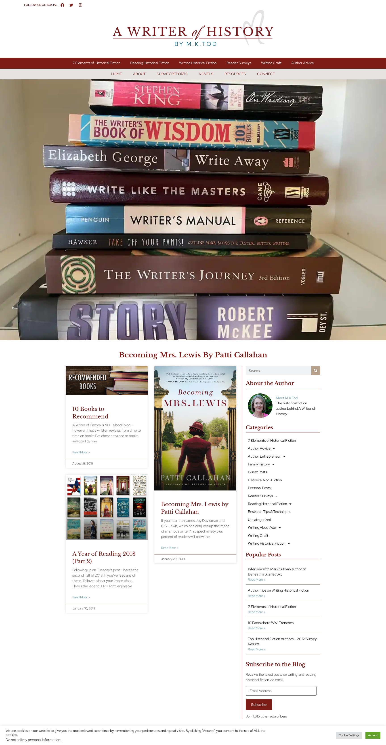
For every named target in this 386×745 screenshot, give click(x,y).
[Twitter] (71, 5)
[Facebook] (62, 5)
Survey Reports (172, 74)
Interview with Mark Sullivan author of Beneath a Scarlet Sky (277, 571)
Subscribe (259, 704)
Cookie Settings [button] (349, 735)
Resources (235, 74)
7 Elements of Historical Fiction (96, 63)
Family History (259, 464)
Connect (266, 74)
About (139, 74)
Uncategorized (259, 519)
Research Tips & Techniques (269, 511)
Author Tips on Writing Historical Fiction (278, 590)
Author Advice (302, 63)
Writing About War (262, 527)
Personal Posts (259, 488)
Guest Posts (257, 472)
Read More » (81, 452)
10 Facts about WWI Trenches (271, 622)
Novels (206, 74)
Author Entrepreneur (264, 456)
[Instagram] (80, 5)
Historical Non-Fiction (265, 480)
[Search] (315, 370)
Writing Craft (271, 63)
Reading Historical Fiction (149, 63)
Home (116, 74)
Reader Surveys (239, 63)
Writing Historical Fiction (198, 63)
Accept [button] (373, 735)
